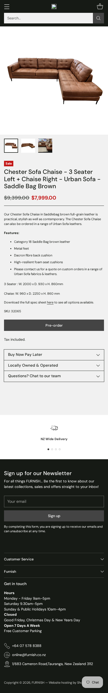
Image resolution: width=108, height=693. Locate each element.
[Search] (98, 18)
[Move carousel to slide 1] (48, 449)
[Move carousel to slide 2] (52, 449)
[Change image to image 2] (28, 146)
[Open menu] (7, 6)
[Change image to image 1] (11, 146)
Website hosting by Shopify (68, 682)
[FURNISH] (54, 6)
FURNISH (38, 682)
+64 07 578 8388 (26, 645)
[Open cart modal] (100, 6)
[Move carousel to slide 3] (56, 449)
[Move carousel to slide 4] (60, 449)
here (50, 302)
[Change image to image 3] (45, 146)
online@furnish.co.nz (29, 654)
